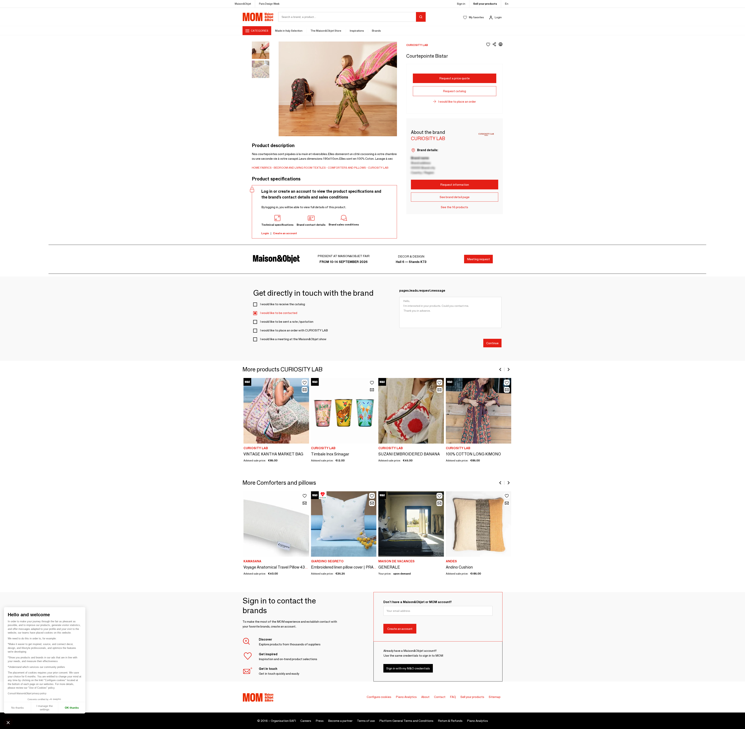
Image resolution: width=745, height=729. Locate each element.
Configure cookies (379, 697)
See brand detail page (455, 197)
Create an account (285, 233)
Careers (305, 721)
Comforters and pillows (347, 167)
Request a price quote (454, 78)
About (425, 697)
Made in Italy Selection (288, 30)
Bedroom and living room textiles (300, 167)
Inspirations (357, 30)
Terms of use (366, 721)
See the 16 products (454, 207)
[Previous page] (500, 369)
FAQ (453, 697)
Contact (439, 697)
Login (498, 17)
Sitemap (495, 697)
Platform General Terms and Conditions (406, 721)
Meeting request (478, 259)
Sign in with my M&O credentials (408, 668)
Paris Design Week (269, 3)
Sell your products (485, 3)
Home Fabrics (262, 167)
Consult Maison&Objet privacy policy (27, 693)
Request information (454, 184)
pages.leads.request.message (422, 290)
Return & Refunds (450, 721)
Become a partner (340, 721)
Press (320, 721)
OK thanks (72, 707)
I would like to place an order (457, 101)
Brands (376, 30)
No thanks (17, 707)
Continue (492, 343)
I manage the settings (44, 707)
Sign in (461, 3)
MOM (258, 17)
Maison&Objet (243, 3)
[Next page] (508, 369)
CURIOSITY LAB (378, 167)
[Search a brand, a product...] (421, 17)
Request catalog (454, 91)
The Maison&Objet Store (326, 30)
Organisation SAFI (283, 721)
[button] (8, 722)
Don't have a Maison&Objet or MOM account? (417, 602)
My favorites (476, 17)
